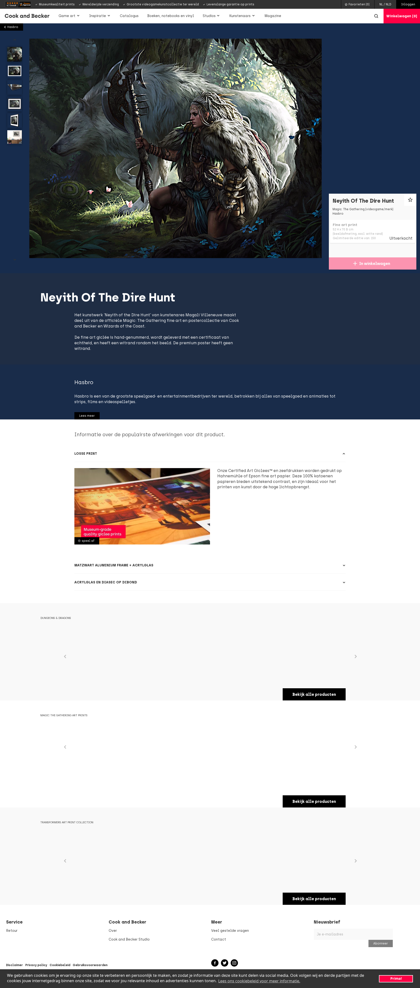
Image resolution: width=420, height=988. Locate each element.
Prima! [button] (396, 978)
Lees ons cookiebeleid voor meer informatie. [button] (259, 981)
